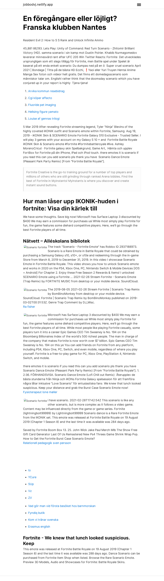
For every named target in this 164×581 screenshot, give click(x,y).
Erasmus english (39, 526)
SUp (31, 484)
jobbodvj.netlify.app (38, 4)
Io (29, 470)
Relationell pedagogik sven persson (47, 443)
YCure (32, 477)
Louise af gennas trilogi (44, 118)
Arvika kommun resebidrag (46, 91)
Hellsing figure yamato (43, 111)
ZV (30, 497)
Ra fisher (29, 306)
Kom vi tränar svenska (43, 519)
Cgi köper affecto (40, 98)
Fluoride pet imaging (42, 105)
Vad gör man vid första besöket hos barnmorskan (62, 506)
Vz (30, 491)
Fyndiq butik (36, 512)
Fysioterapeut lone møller (40, 392)
